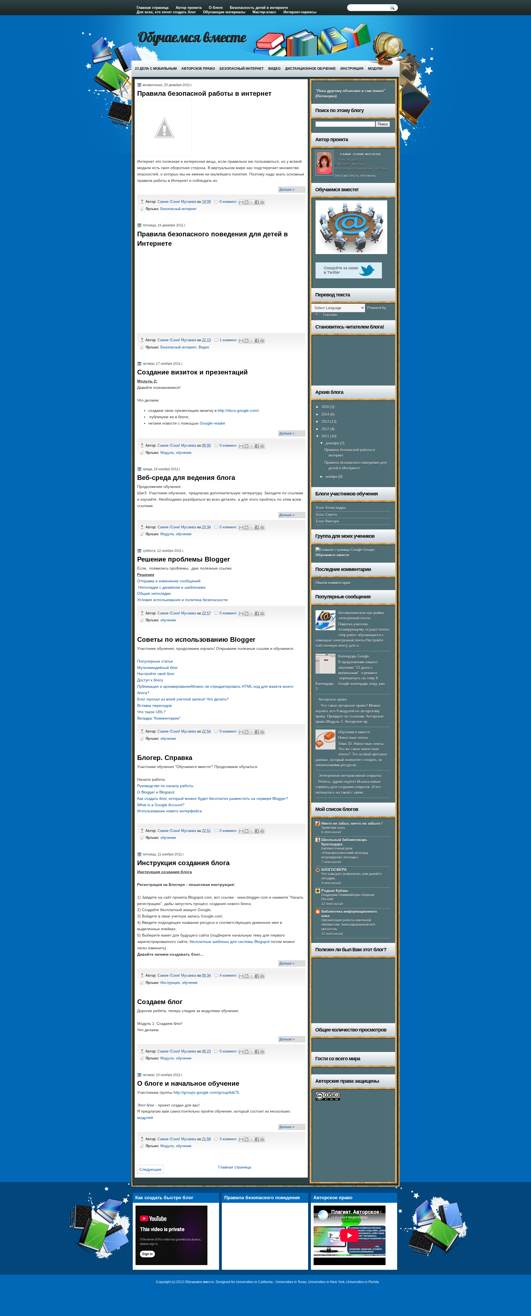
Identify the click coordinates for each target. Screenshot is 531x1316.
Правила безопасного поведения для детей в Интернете (212, 238)
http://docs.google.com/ (238, 410)
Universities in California (254, 1282)
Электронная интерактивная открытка (349, 776)
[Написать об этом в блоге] (246, 202)
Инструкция (351, 69)
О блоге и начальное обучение (188, 1083)
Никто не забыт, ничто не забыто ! (351, 823)
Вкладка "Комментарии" (159, 718)
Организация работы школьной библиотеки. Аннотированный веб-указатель (348, 924)
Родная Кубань (334, 891)
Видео (274, 69)
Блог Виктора (327, 521)
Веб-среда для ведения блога (186, 477)
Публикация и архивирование (164, 686)
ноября (332, 477)
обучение (183, 453)
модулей (145, 1117)
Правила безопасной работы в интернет (204, 93)
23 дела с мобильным (156, 69)
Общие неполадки (154, 593)
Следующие (150, 1169)
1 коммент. (229, 340)
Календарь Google (353, 656)
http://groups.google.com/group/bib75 (206, 1092)
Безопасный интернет (242, 69)
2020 (325, 407)
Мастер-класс (264, 12)
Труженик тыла (333, 828)
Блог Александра (330, 508)
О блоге (216, 8)
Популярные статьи (155, 661)
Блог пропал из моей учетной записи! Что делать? (183, 699)
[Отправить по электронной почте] (241, 202)
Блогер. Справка (164, 757)
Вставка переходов (154, 705)
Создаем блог (160, 1001)
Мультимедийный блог (157, 667)
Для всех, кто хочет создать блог (166, 12)
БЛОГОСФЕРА (334, 870)
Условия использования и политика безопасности (182, 600)
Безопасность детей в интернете (259, 8)
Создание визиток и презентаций (192, 372)
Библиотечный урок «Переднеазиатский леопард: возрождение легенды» (345, 853)
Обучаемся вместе (192, 37)
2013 (325, 422)
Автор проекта (189, 8)
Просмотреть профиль (355, 175)
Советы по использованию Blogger (196, 639)
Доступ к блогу (150, 680)
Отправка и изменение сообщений (169, 581)
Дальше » (287, 190)
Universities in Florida (362, 1282)
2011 (325, 436)
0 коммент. (229, 202)
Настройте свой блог (156, 673)
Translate (329, 315)
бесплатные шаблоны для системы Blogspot (229, 941)
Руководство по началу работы (165, 786)
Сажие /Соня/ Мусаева (177, 202)
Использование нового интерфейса (169, 811)
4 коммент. (229, 975)
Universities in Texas (290, 1282)
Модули (375, 69)
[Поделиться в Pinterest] (262, 202)
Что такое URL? (151, 712)
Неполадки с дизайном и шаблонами (171, 587)
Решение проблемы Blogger (183, 559)
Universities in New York (326, 1282)
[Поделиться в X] (251, 202)
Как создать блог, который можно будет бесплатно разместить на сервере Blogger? (212, 798)
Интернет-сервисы (299, 12)
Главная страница (152, 8)
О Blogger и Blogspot (156, 792)
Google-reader (212, 423)
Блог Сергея (326, 515)
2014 (325, 414)
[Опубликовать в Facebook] (257, 202)
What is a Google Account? (160, 805)
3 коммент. (229, 1139)
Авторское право (198, 69)
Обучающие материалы (224, 12)
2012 (325, 429)
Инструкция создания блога (183, 863)
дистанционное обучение (310, 69)
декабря (333, 443)
